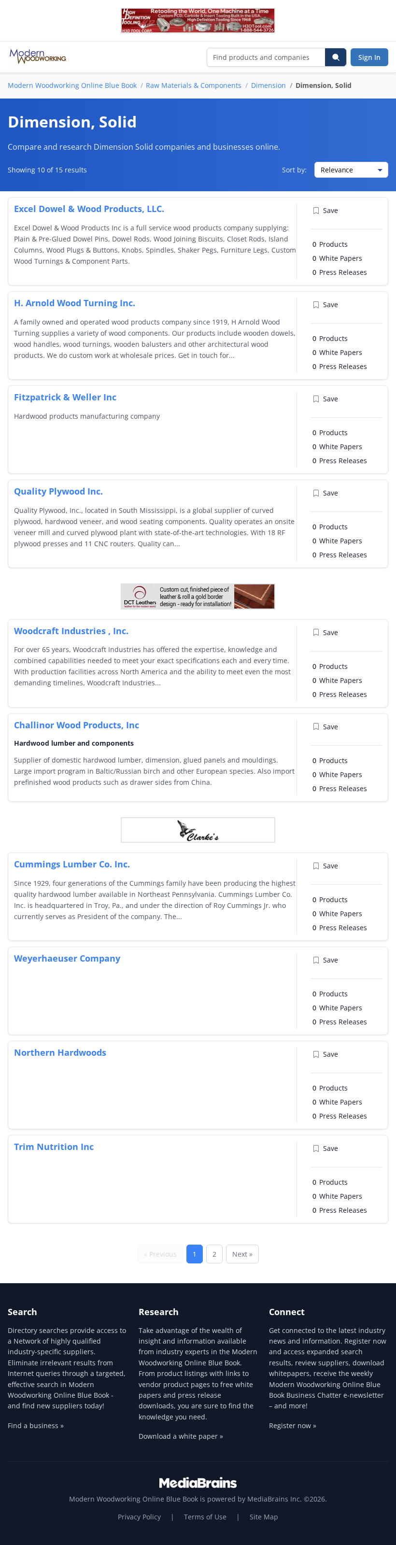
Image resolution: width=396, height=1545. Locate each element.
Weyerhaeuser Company (67, 958)
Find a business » (36, 1425)
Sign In (369, 57)
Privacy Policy (139, 1516)
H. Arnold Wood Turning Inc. (74, 303)
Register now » (292, 1425)
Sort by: (294, 169)
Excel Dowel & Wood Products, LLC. (89, 208)
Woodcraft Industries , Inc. (71, 631)
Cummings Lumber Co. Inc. (72, 864)
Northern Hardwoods (60, 1052)
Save (330, 210)
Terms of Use (205, 1516)
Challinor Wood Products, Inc (76, 725)
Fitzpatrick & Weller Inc (65, 397)
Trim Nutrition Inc (54, 1146)
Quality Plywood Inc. (58, 491)
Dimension (268, 85)
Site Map (264, 1516)
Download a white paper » (181, 1436)
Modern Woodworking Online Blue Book (72, 85)
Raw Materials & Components (193, 85)
